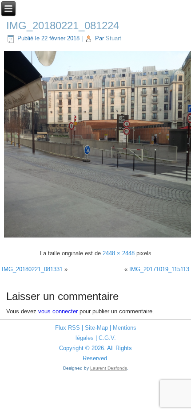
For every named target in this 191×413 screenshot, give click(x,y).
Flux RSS (67, 327)
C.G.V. (107, 338)
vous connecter (58, 311)
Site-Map (96, 327)
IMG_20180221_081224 (62, 25)
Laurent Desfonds (108, 368)
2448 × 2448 (119, 253)
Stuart (113, 38)
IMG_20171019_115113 (159, 269)
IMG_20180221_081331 (32, 269)
